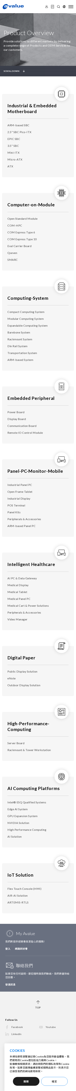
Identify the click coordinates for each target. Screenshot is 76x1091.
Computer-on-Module (31, 204)
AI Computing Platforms (33, 788)
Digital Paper (21, 657)
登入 (7, 948)
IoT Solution (20, 874)
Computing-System (27, 298)
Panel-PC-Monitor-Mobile (35, 471)
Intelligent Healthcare (31, 564)
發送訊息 (10, 984)
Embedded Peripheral (31, 398)
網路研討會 (21, 948)
